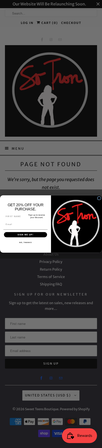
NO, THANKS (25, 242)
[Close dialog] (99, 198)
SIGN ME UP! (25, 235)
